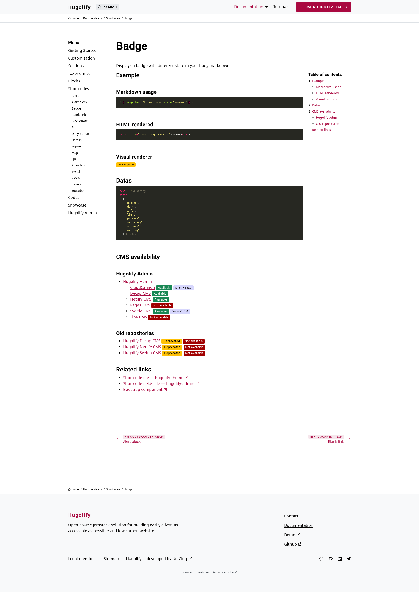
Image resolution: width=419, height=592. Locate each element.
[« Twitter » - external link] (349, 558)
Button (76, 127)
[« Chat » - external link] (321, 558)
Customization (81, 58)
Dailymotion (80, 134)
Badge (76, 108)
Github (290, 544)
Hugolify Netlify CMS (142, 346)
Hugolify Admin (82, 212)
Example (318, 81)
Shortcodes (78, 88)
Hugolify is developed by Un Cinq (156, 558)
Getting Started (82, 50)
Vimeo (76, 184)
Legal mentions (82, 558)
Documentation (298, 525)
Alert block (79, 102)
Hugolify (79, 7)
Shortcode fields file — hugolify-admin (158, 383)
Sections (76, 65)
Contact (291, 515)
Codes (73, 197)
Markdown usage (328, 87)
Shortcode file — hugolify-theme (153, 377)
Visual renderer (327, 99)
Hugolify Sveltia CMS (142, 352)
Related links (321, 130)
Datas (316, 105)
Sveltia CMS (140, 310)
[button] (266, 6)
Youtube (78, 190)
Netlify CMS (140, 299)
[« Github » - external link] (330, 558)
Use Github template (324, 7)
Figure (76, 146)
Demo (289, 534)
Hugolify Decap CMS (141, 340)
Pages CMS (140, 305)
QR (74, 159)
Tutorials (281, 6)
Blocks (74, 81)
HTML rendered (327, 93)
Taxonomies (79, 73)
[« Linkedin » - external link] (339, 558)
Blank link (79, 115)
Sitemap (111, 558)
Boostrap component (143, 389)
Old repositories (328, 123)
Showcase (77, 205)
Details (77, 140)
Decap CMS (140, 293)
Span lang (79, 165)
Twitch (76, 171)
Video (76, 178)
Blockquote (80, 121)
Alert (75, 96)
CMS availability (323, 111)
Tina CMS (138, 317)
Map (75, 153)
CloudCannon (142, 287)
